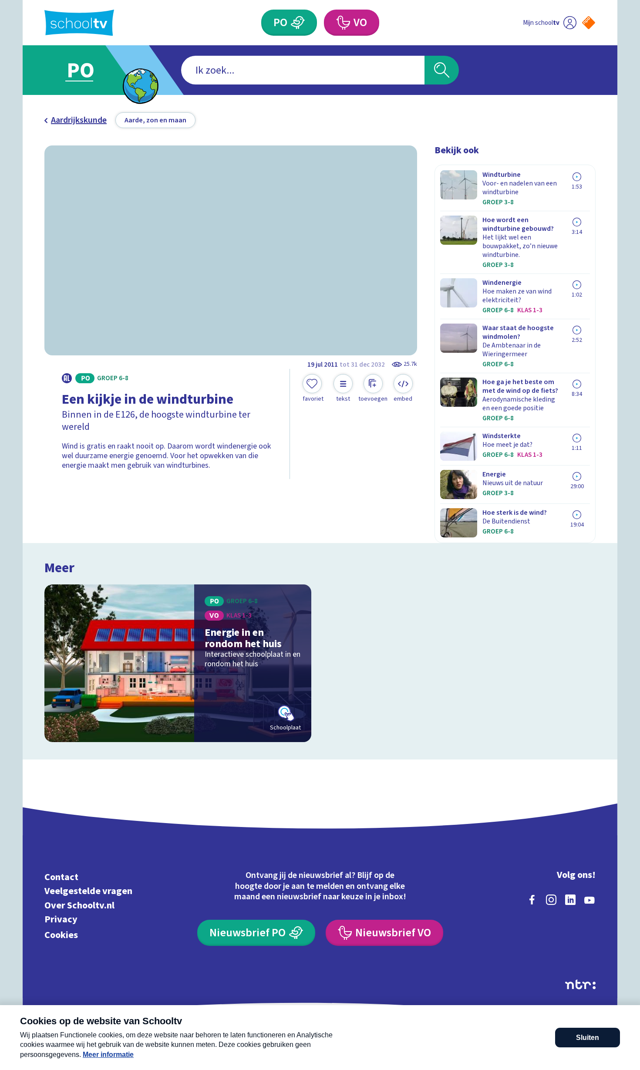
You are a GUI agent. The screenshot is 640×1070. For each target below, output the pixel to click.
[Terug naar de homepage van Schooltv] (79, 23)
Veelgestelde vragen (88, 891)
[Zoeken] (441, 70)
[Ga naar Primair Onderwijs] (88, 70)
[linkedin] (570, 899)
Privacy (60, 919)
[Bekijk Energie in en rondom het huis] (177, 663)
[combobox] (302, 70)
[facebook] (532, 899)
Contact (61, 877)
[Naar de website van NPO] (589, 23)
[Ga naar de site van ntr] (580, 984)
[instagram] (551, 899)
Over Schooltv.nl (79, 905)
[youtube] (589, 899)
